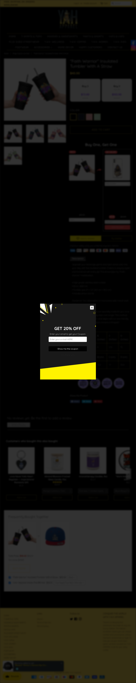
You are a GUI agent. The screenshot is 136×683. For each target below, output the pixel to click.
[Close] (92, 307)
